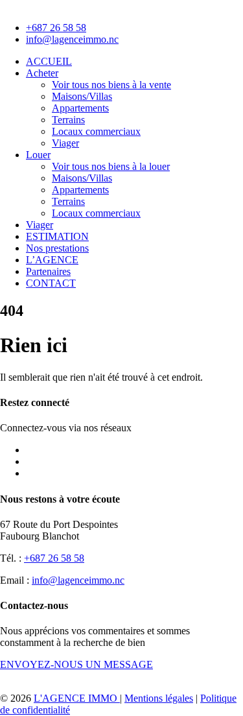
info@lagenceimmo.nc (78, 580)
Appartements (80, 107)
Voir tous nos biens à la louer (111, 166)
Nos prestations (57, 248)
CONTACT (51, 283)
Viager (65, 143)
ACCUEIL (49, 61)
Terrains (68, 119)
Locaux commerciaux (96, 131)
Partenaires (48, 271)
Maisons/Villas (82, 96)
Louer (38, 154)
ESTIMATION (57, 236)
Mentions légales (158, 698)
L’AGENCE (52, 259)
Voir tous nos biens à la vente (111, 84)
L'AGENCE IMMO (77, 698)
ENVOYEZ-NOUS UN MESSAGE (76, 664)
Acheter (42, 72)
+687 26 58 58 (54, 558)
